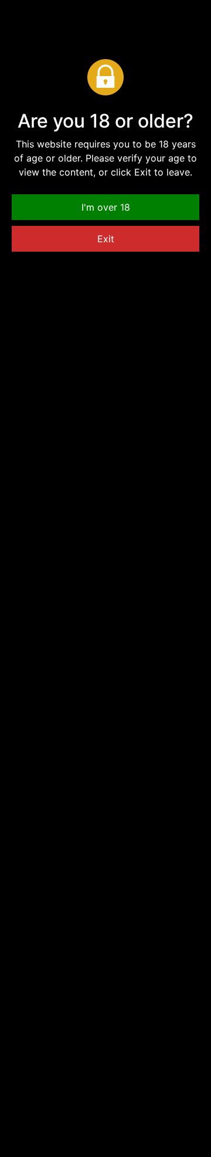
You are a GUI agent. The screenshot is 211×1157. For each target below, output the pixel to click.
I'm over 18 (105, 207)
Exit (105, 239)
